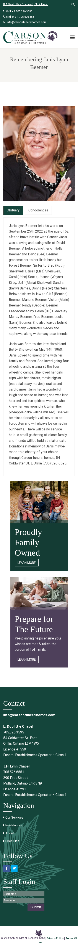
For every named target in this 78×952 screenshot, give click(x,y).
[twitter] (14, 868)
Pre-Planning (14, 825)
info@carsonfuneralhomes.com (27, 22)
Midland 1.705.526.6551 (21, 16)
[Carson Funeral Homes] (30, 37)
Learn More (27, 562)
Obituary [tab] (13, 210)
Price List (12, 841)
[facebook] (6, 868)
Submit (36, 907)
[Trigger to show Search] (71, 4)
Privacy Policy (55, 938)
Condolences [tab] (38, 210)
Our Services (14, 817)
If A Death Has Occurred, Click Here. (25, 4)
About (9, 833)
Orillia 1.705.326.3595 (19, 11)
